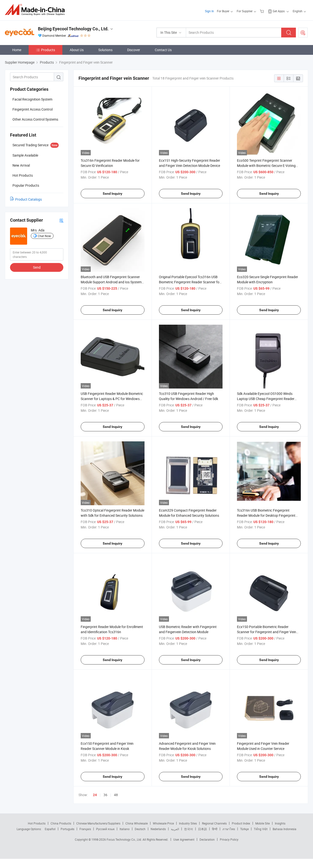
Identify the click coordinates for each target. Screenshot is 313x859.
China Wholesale (136, 823)
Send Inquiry (112, 193)
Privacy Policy (229, 839)
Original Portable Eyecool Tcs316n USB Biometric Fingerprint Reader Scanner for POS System (190, 282)
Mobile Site (262, 823)
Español (50, 829)
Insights (280, 823)
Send (37, 267)
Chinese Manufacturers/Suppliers (98, 823)
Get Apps (278, 11)
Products (48, 49)
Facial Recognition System (32, 99)
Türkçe (244, 829)
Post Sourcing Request (303, 32)
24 (95, 795)
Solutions (105, 49)
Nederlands (158, 829)
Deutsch (140, 829)
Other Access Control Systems (35, 119)
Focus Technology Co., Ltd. (125, 839)
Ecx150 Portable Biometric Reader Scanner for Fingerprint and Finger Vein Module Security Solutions (266, 631)
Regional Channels (214, 823)
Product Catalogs (28, 199)
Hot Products (36, 823)
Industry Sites (188, 823)
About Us (77, 49)
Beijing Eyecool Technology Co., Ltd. (73, 28)
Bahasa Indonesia (284, 829)
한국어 (188, 829)
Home (16, 49)
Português (67, 829)
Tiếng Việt (261, 829)
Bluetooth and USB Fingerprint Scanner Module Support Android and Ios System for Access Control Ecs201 (111, 282)
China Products (61, 823)
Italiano (125, 829)
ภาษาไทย (229, 829)
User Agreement (183, 839)
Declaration (207, 839)
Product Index (241, 823)
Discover (133, 49)
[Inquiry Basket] (262, 11)
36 (105, 794)
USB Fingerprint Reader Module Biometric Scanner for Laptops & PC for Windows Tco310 (112, 398)
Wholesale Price (163, 823)
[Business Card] (61, 220)
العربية (175, 829)
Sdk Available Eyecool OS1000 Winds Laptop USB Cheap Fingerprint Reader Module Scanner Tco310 (265, 398)
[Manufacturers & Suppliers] (36, 9)
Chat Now (44, 236)
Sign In (209, 11)
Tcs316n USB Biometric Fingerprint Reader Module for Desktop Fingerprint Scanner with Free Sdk (266, 515)
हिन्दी (214, 829)
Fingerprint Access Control (32, 109)
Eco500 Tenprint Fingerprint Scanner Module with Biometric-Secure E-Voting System (266, 165)
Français (85, 829)
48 (116, 794)
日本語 (202, 829)
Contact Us (163, 49)
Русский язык (105, 829)
